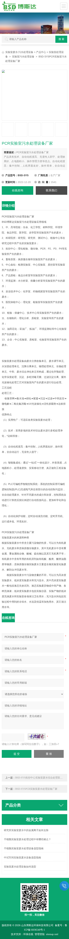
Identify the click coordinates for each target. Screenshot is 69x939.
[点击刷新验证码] (36, 737)
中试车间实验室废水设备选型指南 (22, 857)
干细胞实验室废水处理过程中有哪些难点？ (27, 839)
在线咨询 (17, 190)
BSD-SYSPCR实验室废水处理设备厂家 (36, 789)
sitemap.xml (52, 934)
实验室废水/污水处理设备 (19, 52)
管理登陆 (40, 934)
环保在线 (28, 934)
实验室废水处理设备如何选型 (20, 866)
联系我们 (51, 190)
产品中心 (41, 52)
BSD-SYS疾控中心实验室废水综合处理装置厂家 (41, 777)
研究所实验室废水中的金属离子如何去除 (26, 830)
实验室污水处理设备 (23, 56)
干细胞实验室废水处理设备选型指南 (24, 848)
